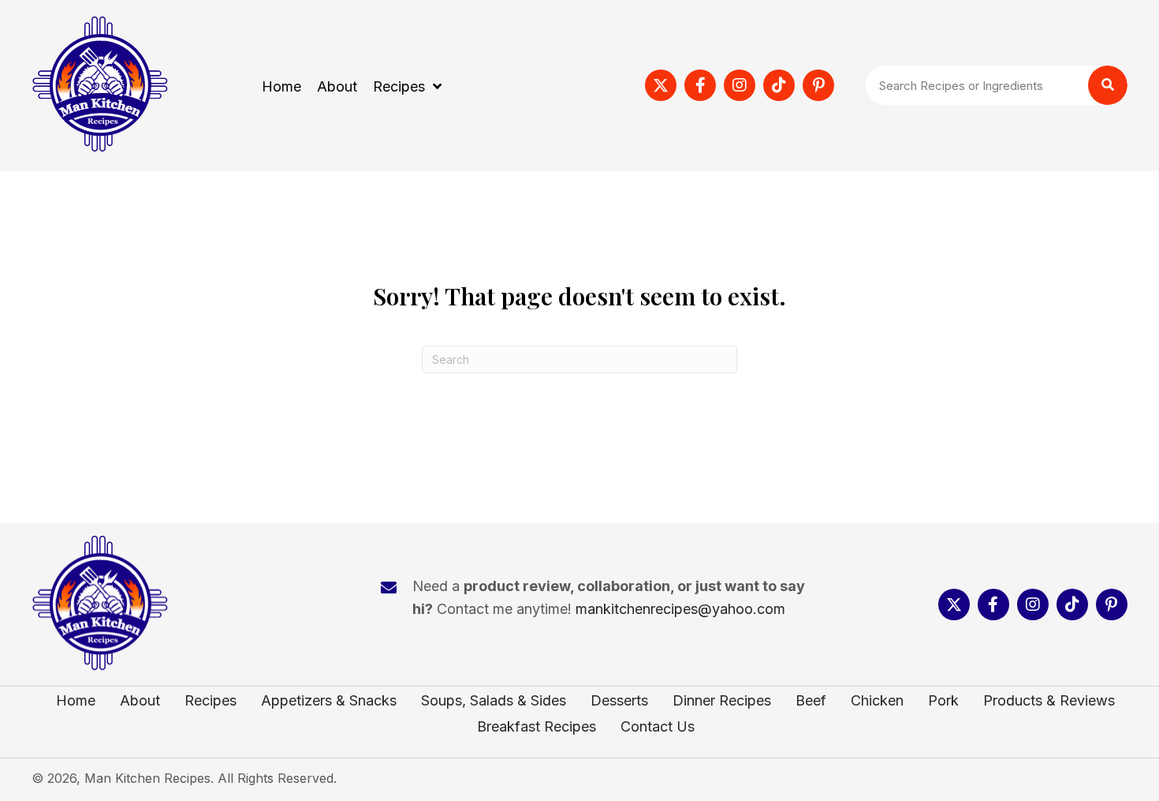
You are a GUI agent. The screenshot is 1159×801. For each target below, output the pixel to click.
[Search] (1107, 85)
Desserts (619, 701)
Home (75, 701)
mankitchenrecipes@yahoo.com (680, 609)
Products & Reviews (1049, 701)
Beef (811, 701)
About (140, 701)
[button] (660, 85)
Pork (943, 701)
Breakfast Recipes (536, 727)
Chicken (877, 701)
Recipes (210, 701)
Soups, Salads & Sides (493, 701)
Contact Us (657, 727)
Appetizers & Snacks (329, 701)
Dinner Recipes (722, 701)
